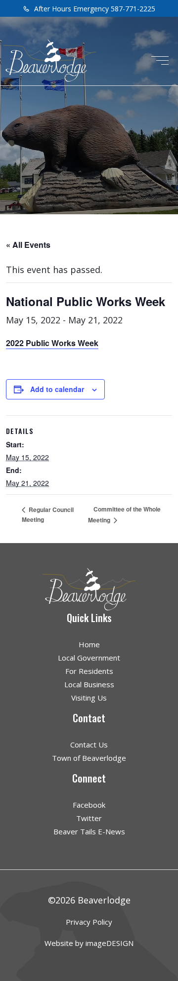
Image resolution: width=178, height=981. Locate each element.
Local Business (89, 684)
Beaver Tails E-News (89, 831)
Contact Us (89, 744)
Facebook (89, 805)
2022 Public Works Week (52, 343)
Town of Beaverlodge (89, 758)
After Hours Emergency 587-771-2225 (93, 8)
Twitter (89, 818)
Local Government (89, 658)
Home (89, 644)
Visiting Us (89, 698)
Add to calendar (57, 389)
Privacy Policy (89, 922)
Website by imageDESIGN (89, 943)
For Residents (89, 671)
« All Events (28, 244)
